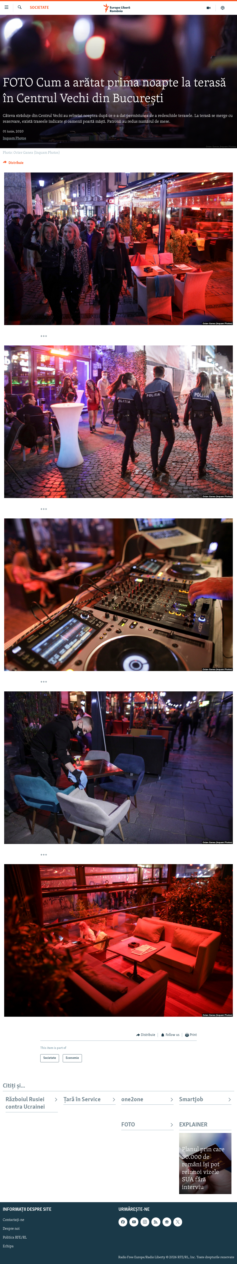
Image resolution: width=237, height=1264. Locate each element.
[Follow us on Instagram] (144, 1221)
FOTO (128, 1125)
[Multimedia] (209, 8)
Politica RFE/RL (15, 1238)
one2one (132, 1100)
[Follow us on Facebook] (122, 1221)
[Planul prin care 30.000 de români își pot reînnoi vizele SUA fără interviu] (205, 1163)
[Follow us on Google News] (166, 1221)
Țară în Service (82, 1100)
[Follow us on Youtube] (133, 1221)
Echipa (8, 1246)
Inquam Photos (14, 138)
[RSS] (155, 1221)
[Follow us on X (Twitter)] (177, 1221)
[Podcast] (223, 8)
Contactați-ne (13, 1220)
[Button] (13, 164)
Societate (39, 8)
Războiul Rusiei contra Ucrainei (25, 1103)
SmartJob (191, 1100)
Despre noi (11, 1229)
